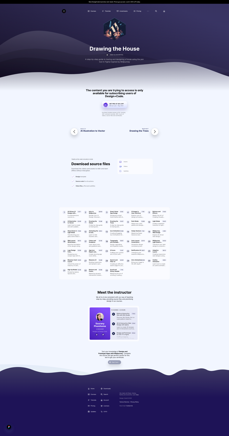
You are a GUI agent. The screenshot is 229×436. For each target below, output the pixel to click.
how (137, 394)
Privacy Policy (135, 402)
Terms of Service (124, 402)
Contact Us (129, 405)
